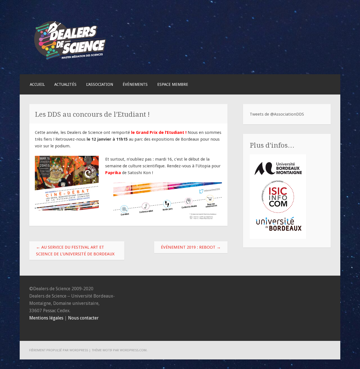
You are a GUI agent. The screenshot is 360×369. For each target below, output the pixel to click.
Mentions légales (46, 318)
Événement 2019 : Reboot (191, 247)
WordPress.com (133, 350)
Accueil (37, 84)
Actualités (65, 84)
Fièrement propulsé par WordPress (58, 350)
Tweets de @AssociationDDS (277, 114)
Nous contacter (83, 318)
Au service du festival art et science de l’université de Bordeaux (75, 250)
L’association (99, 84)
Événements (135, 84)
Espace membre (172, 84)
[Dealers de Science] (70, 61)
